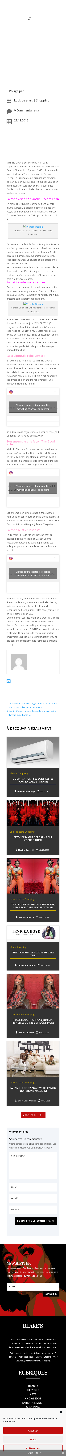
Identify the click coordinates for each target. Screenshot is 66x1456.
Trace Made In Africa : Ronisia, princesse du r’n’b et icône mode (33, 1021)
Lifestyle (33, 1390)
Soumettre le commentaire (36, 1221)
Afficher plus (31, 1115)
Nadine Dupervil (26, 850)
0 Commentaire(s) (26, 110)
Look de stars (23, 100)
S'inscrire (51, 1293)
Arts (33, 1394)
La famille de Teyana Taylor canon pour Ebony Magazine (33, 1089)
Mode (13, 947)
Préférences (33, 1448)
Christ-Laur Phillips (26, 791)
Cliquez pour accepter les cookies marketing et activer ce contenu (33, 407)
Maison (13, 773)
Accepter (33, 1430)
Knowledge (33, 1398)
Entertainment (33, 1402)
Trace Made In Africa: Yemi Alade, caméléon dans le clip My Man (33, 906)
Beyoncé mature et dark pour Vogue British (33, 839)
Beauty (33, 1386)
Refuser (33, 1439)
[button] (61, 1412)
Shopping (42, 100)
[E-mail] (9, 681)
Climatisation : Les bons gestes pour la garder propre (33, 780)
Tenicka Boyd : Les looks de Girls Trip (33, 954)
